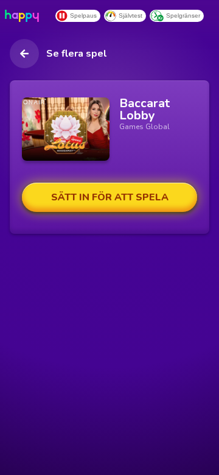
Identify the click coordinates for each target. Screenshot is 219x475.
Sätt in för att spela (110, 197)
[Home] (24, 16)
